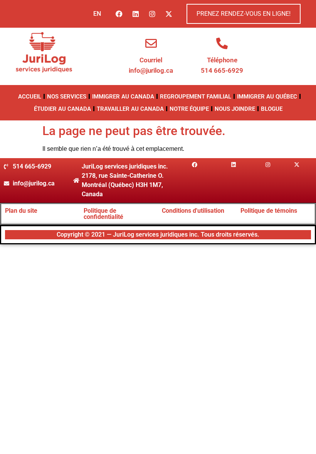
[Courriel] (151, 43)
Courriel (151, 60)
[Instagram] (152, 14)
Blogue (271, 108)
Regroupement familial (195, 96)
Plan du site (21, 210)
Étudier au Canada (62, 108)
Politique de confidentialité (103, 213)
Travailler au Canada (130, 108)
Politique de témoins (268, 210)
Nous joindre (235, 108)
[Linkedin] (136, 14)
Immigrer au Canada (123, 96)
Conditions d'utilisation (193, 210)
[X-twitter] (169, 14)
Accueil (29, 96)
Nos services (66, 96)
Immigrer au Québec (267, 96)
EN (97, 13)
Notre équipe (189, 108)
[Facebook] (119, 14)
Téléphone (222, 60)
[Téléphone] (222, 43)
